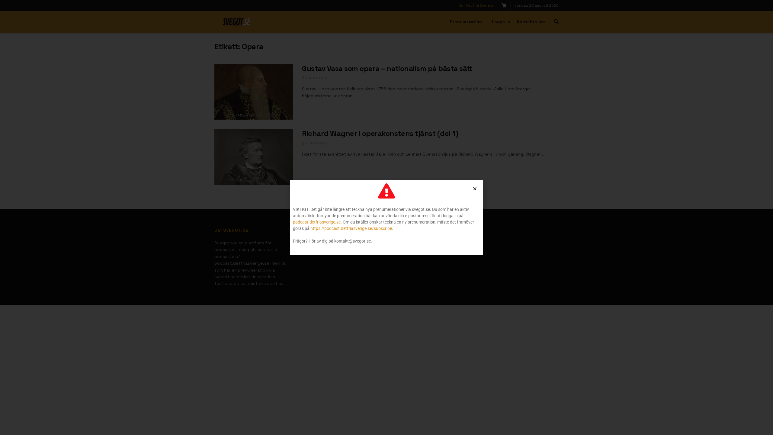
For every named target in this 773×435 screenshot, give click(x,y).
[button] (475, 188)
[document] (386, 217)
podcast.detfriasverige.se (317, 222)
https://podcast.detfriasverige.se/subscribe (351, 228)
